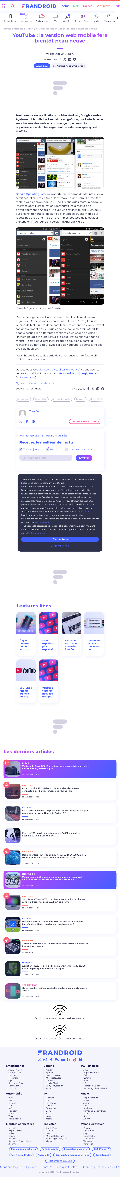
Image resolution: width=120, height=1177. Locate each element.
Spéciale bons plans (80, 449)
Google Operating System (33, 194)
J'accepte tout (62, 539)
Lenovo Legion (53, 1075)
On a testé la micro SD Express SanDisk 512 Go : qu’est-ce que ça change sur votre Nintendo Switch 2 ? (55, 811)
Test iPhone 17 (101, 1149)
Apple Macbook (91, 1072)
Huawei (12, 1075)
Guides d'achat (29, 985)
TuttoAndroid (33, 388)
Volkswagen (14, 1118)
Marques (18, 28)
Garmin (12, 1136)
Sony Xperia (14, 1085)
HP (84, 1083)
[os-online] (33, 421)
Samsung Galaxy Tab (56, 1138)
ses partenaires (42, 522)
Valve (48, 1088)
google (24, 399)
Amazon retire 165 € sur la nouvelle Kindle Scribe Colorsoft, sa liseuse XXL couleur (55, 945)
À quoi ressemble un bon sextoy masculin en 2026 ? (26, 645)
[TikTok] (74, 1059)
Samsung (51, 1108)
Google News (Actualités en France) (56, 369)
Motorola (13, 1078)
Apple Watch (15, 1130)
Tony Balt (35, 411)
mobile (42, 399)
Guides (87, 6)
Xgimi (49, 1116)
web (81, 399)
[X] (39, 1059)
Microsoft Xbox (53, 1078)
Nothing (87, 1108)
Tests (76, 6)
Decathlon (88, 1130)
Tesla (10, 1116)
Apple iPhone (15, 1070)
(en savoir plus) (81, 511)
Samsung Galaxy (17, 1083)
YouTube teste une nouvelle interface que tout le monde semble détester (71, 645)
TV (45, 1093)
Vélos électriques (92, 1124)
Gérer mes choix (60, 545)
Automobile (14, 1093)
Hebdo (53, 449)
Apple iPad (51, 1128)
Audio (85, 1093)
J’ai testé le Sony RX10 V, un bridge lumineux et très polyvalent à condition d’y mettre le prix (55, 767)
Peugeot (12, 1111)
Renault (12, 1113)
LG (47, 1100)
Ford (10, 1105)
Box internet (102, 1155)
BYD (10, 1100)
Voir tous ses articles (84, 421)
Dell (85, 1075)
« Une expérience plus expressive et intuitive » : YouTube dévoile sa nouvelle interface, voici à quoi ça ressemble (48, 645)
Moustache (89, 1136)
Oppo (11, 1080)
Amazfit (12, 1128)
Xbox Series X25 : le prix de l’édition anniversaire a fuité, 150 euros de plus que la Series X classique (53, 967)
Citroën (12, 1103)
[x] (20, 421)
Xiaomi (12, 1088)
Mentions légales (11, 1167)
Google (30, 28)
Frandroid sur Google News (78, 373)
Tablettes (49, 1124)
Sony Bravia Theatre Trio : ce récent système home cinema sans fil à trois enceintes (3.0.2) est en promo (53, 900)
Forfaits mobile (50, 1149)
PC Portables (90, 1065)
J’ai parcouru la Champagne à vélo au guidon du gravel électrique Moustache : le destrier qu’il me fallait (52, 878)
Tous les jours (31, 449)
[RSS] (57, 1059)
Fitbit (11, 1133)
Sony (48, 1111)
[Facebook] (51, 1059)
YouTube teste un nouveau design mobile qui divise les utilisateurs (48, 692)
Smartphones (15, 1065)
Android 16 (43, 1155)
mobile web (63, 399)
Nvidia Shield (52, 1083)
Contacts (46, 1167)
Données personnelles (96, 1167)
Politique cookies (36, 533)
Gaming (48, 1065)
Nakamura (88, 1138)
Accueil (7, 28)
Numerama (27, 377)
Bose (86, 1100)
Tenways (87, 1141)
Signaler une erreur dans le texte (35, 383)
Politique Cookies (66, 1167)
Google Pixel (14, 1072)
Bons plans (103, 6)
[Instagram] (45, 1059)
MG (10, 1108)
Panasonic (51, 1103)
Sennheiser (89, 1113)
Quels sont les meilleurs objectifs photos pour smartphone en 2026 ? (55, 989)
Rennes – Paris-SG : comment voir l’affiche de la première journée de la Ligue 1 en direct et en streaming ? (52, 922)
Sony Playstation (54, 1085)
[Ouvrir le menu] (4, 6)
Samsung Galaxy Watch (20, 1141)
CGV (117, 1167)
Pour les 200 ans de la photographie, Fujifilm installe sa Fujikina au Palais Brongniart (51, 834)
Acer (85, 1070)
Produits (27, 807)
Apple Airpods (90, 1097)
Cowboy (87, 1128)
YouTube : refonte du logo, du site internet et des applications (26, 692)
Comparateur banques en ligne (72, 1155)
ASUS (49, 1070)
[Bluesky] (80, 1059)
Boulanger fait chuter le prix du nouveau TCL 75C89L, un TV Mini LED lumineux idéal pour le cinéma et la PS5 (54, 856)
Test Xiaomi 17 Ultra (21, 1155)
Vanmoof (88, 1144)
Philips (49, 1105)
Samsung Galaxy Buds (94, 1111)
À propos (31, 1167)
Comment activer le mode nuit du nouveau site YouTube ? (94, 645)
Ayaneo (50, 1072)
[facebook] (26, 421)
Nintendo (50, 1080)
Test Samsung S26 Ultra (60, 1160)
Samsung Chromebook (95, 1088)
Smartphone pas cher (76, 1149)
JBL (85, 1105)
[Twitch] (68, 1059)
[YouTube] (63, 1059)
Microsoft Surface (92, 1085)
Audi (10, 1097)
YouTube (99, 399)
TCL (48, 1113)
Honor (86, 1080)
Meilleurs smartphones (23, 1149)
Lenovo (87, 1078)
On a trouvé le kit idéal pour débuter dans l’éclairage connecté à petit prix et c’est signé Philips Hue (50, 789)
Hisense (50, 1097)
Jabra (86, 1103)
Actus (65, 6)
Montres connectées (20, 1124)
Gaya (86, 1133)
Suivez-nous (42, 66)
